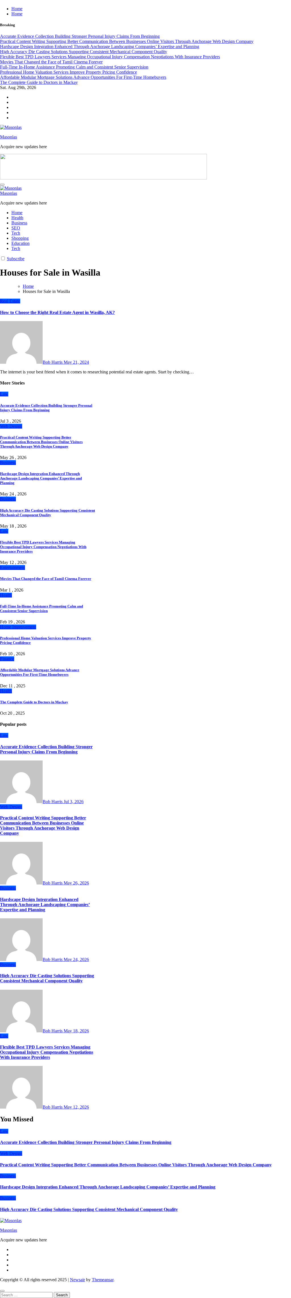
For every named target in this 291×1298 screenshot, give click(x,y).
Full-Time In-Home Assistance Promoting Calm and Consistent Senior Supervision (41, 608)
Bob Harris (53, 362)
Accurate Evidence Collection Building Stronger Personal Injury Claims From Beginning (46, 407)
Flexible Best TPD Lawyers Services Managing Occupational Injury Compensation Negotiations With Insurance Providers (43, 546)
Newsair (77, 1279)
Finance (7, 658)
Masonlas (8, 137)
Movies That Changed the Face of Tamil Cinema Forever (45, 578)
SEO (15, 228)
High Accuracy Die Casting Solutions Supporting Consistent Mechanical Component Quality (47, 512)
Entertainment (12, 567)
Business (19, 222)
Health (17, 217)
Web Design (11, 426)
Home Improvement (18, 627)
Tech (15, 233)
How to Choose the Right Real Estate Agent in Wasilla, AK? (57, 312)
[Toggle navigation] (2, 184)
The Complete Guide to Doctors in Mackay (34, 702)
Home (16, 8)
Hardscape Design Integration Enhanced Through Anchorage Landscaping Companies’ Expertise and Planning (41, 478)
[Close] (2, 1291)
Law (4, 394)
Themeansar (102, 1279)
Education (20, 243)
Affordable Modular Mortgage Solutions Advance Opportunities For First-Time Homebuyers (39, 672)
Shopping (20, 238)
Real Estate (10, 301)
